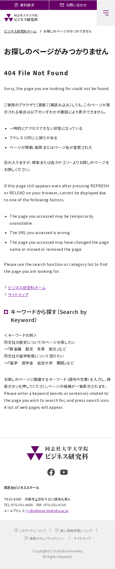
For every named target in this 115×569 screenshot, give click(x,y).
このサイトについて (32, 530)
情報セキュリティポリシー (47, 538)
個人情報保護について (76, 530)
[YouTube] (64, 472)
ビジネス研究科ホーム (20, 31)
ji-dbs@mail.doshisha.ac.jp (47, 510)
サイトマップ (18, 294)
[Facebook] (51, 472)
